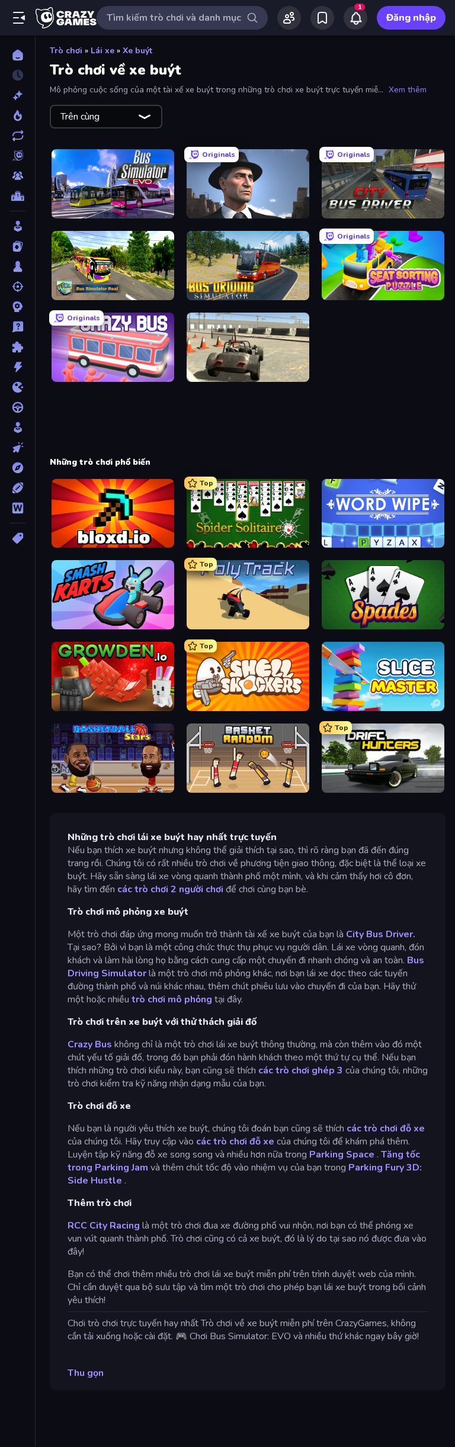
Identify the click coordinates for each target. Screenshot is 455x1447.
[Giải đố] (17, 347)
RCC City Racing (104, 1225)
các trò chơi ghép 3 (300, 1070)
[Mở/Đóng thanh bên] (19, 18)
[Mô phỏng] (17, 427)
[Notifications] (355, 18)
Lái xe (102, 50)
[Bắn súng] (17, 286)
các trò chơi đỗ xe (386, 1128)
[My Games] (322, 18)
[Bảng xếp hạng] (17, 196)
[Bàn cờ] (17, 266)
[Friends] (289, 18)
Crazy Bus (90, 1044)
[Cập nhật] (17, 136)
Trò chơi (66, 50)
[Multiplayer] (17, 176)
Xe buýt (137, 50)
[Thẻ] (17, 538)
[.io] (17, 387)
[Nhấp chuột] (17, 448)
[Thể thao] (17, 488)
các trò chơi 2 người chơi (170, 889)
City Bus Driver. (380, 934)
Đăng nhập (411, 17)
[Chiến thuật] (17, 307)
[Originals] (17, 156)
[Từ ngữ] (17, 508)
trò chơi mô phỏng (172, 999)
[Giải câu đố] (17, 327)
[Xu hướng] (17, 115)
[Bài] (17, 246)
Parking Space (341, 1154)
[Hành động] (17, 367)
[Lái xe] (17, 407)
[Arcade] (17, 226)
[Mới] (17, 95)
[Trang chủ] (17, 55)
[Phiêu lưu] (17, 468)
